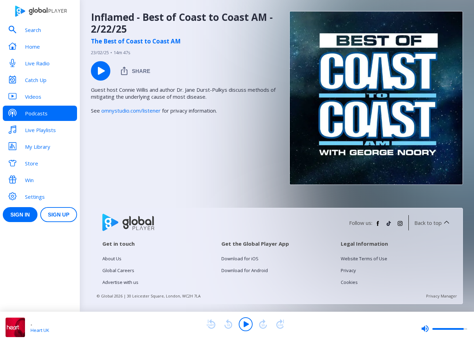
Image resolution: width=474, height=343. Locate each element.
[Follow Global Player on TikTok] (389, 226)
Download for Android (244, 270)
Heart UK (40, 330)
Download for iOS (240, 258)
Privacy (348, 270)
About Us (111, 258)
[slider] (444, 328)
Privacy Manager (441, 296)
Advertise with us (120, 282)
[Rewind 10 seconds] (228, 324)
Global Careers (118, 270)
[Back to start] (211, 324)
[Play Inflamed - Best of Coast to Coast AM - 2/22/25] (100, 71)
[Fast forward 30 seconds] (263, 324)
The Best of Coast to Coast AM (136, 41)
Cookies (349, 282)
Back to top (428, 222)
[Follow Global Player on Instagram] (400, 226)
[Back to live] (280, 324)
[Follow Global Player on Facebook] (378, 226)
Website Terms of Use (364, 258)
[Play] (246, 324)
